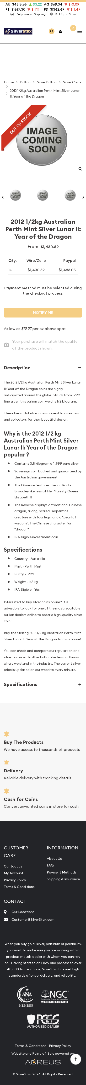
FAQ (50, 865)
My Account (13, 873)
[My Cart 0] (70, 31)
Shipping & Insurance (63, 879)
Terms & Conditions (19, 887)
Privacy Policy (15, 880)
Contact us (13, 866)
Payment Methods (61, 872)
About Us (54, 858)
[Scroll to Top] (75, 1059)
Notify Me (43, 312)
